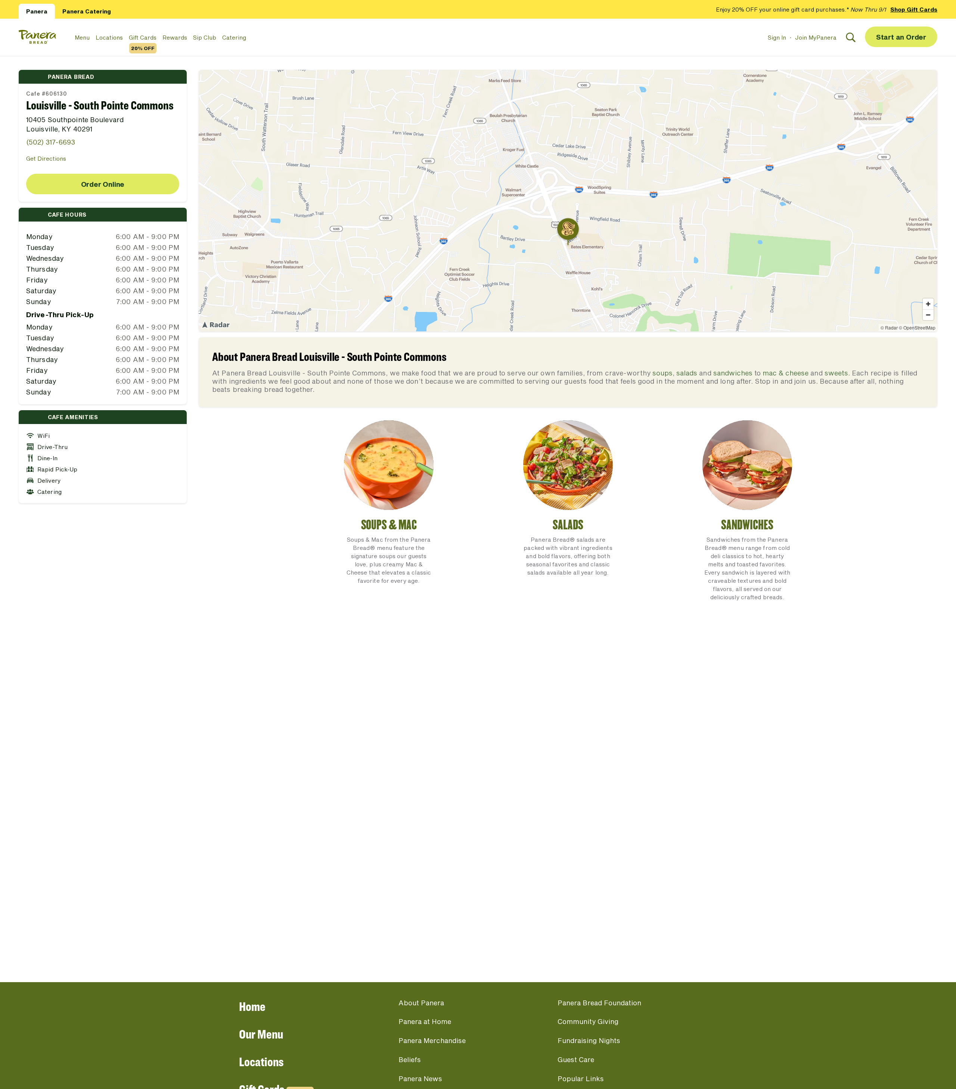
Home (252, 1006)
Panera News (420, 1078)
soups (662, 373)
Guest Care (576, 1059)
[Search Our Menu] (851, 37)
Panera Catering (86, 11)
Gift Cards (142, 37)
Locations (109, 37)
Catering (234, 37)
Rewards (174, 37)
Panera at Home (424, 1021)
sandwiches (732, 373)
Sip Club (204, 37)
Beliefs (409, 1059)
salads (686, 373)
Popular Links (581, 1078)
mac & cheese (785, 373)
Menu (82, 37)
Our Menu (261, 1034)
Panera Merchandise (432, 1040)
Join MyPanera (815, 37)
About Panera (421, 1003)
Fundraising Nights (589, 1040)
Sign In (777, 37)
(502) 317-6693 (50, 142)
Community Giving (588, 1021)
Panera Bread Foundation (599, 1003)
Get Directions (46, 158)
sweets (836, 373)
